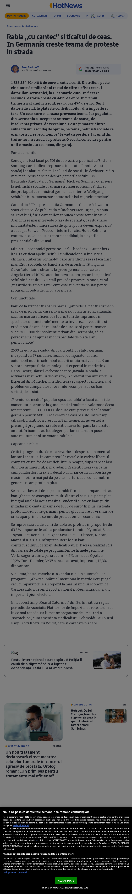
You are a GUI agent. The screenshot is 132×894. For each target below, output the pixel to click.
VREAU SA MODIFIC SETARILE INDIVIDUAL (65, 887)
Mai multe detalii (21, 825)
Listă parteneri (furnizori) (15, 872)
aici (37, 840)
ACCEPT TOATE (66, 880)
